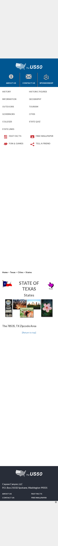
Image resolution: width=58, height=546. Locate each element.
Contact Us (28, 83)
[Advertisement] (29, 29)
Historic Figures (38, 91)
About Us (11, 83)
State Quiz (34, 121)
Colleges (7, 121)
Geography (35, 99)
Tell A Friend (43, 143)
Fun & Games (16, 143)
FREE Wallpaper (44, 136)
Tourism (33, 106)
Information (9, 99)
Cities (32, 114)
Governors (8, 114)
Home (5, 272)
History (6, 91)
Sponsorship (46, 83)
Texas (12, 272)
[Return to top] (29, 332)
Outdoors (8, 106)
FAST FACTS (15, 136)
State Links (8, 129)
